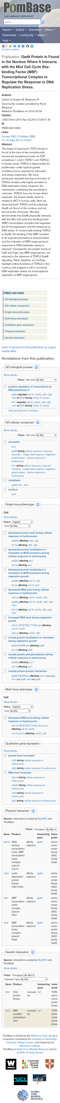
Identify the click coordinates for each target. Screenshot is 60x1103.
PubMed (23, 136)
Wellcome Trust (39, 1035)
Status (49, 30)
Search (7, 30)
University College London (20, 1042)
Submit (20, 30)
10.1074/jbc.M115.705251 (17, 140)
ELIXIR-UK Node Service (30, 1052)
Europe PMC (9, 136)
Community (27, 35)
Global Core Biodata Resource (32, 1049)
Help (5, 40)
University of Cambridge (44, 1039)
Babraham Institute (30, 1045)
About (41, 35)
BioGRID (42, 818)
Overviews (35, 30)
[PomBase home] (27, 7)
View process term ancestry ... (24, 410)
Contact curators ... (12, 49)
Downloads (9, 35)
